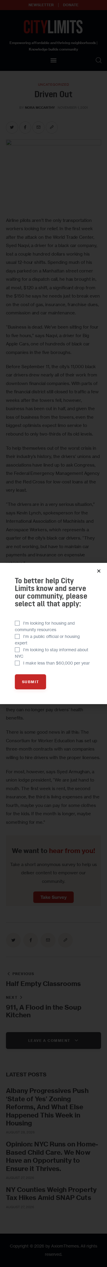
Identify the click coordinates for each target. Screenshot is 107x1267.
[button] (99, 571)
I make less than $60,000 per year (56, 662)
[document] (53, 633)
